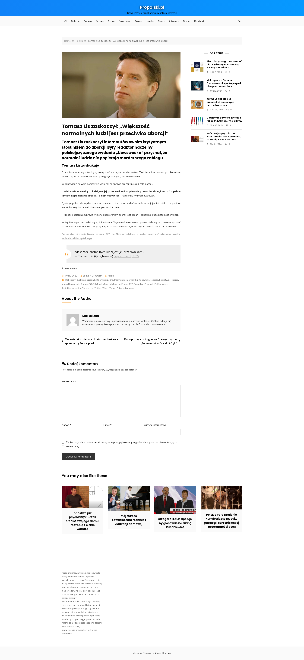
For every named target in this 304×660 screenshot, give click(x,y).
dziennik (91, 279)
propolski (138, 284)
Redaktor (162, 284)
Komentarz (69, 381)
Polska (88, 21)
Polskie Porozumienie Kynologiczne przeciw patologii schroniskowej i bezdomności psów (221, 521)
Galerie (75, 21)
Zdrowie (174, 21)
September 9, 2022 (126, 256)
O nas (186, 21)
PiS (90, 284)
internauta (119, 279)
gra (111, 279)
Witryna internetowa (155, 424)
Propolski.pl (152, 7)
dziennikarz (102, 279)
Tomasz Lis (87, 288)
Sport (161, 21)
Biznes (139, 21)
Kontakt (199, 21)
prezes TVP (127, 284)
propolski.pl (150, 284)
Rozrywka (125, 21)
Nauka (150, 21)
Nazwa (66, 424)
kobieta (154, 279)
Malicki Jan (90, 316)
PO (94, 284)
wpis (105, 288)
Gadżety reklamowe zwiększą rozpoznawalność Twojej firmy (224, 119)
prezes (116, 284)
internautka (132, 279)
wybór (112, 288)
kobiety (163, 279)
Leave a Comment (92, 276)
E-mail (107, 424)
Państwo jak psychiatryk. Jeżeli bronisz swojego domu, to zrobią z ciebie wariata (224, 136)
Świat (111, 21)
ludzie (175, 279)
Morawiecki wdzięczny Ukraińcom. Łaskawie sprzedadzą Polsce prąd (91, 341)
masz (64, 284)
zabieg (120, 288)
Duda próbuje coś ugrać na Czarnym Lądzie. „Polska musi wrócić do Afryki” (150, 341)
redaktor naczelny (71, 288)
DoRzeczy (70, 279)
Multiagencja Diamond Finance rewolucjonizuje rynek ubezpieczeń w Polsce (224, 83)
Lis (169, 279)
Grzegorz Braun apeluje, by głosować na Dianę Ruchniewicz (175, 523)
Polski (100, 284)
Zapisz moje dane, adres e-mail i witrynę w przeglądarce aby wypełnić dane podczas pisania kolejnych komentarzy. (121, 444)
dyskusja (81, 279)
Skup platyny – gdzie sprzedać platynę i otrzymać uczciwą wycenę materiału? (224, 64)
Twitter (98, 288)
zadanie (129, 288)
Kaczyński (144, 279)
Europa (100, 21)
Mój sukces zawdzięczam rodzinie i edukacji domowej (129, 520)
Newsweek (74, 284)
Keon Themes (163, 653)
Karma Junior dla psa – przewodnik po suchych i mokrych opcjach (221, 102)
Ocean (84, 284)
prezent (108, 284)
